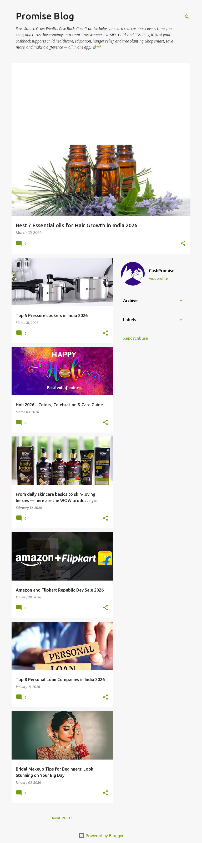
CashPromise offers (129, 72)
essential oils (162, 72)
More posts (62, 818)
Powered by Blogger (104, 835)
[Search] (187, 16)
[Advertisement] (101, 102)
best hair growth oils (63, 72)
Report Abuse (135, 338)
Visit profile (158, 278)
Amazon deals (29, 72)
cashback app (97, 72)
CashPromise (161, 270)
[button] (183, 243)
